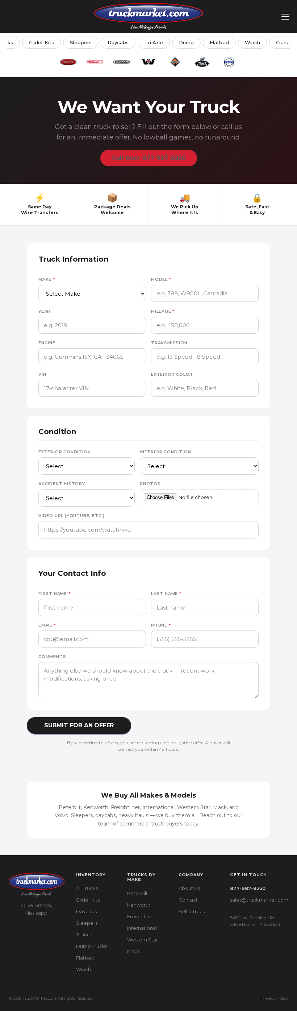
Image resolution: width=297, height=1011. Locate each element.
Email (47, 625)
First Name (54, 593)
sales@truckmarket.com (259, 900)
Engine (46, 342)
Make (46, 279)
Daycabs (118, 42)
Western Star (142, 940)
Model (161, 279)
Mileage (163, 311)
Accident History (61, 483)
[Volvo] (229, 62)
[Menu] (285, 16)
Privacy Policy (275, 998)
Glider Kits (41, 42)
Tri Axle (154, 42)
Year (44, 311)
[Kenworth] (95, 62)
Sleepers (81, 42)
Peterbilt (137, 893)
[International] (175, 62)
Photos (150, 483)
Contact (188, 900)
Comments (52, 656)
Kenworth (138, 905)
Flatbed (219, 42)
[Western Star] (148, 62)
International (142, 928)
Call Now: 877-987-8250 (148, 157)
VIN (42, 374)
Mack (133, 951)
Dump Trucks (91, 946)
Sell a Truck (192, 911)
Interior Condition (165, 451)
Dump (186, 42)
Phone (161, 625)
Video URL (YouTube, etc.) (71, 515)
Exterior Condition (64, 451)
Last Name (166, 593)
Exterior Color (172, 374)
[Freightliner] (121, 62)
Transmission (169, 342)
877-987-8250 (247, 888)
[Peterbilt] (68, 62)
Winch (252, 42)
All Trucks (87, 888)
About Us (189, 888)
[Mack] (202, 62)
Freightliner (140, 916)
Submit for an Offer (79, 725)
